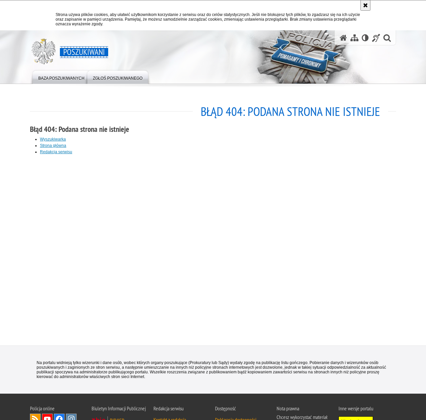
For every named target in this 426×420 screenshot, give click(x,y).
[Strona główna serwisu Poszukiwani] (343, 38)
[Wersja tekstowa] (365, 38)
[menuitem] (61, 77)
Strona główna (53, 145)
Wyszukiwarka (53, 139)
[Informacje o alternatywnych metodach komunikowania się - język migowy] (376, 38)
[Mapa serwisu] (354, 38)
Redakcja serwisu (56, 152)
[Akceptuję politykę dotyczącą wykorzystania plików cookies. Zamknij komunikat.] (365, 5)
